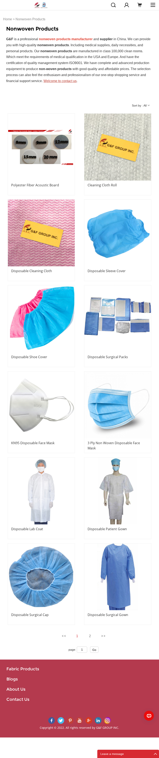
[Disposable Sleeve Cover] (117, 233)
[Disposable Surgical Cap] (41, 576)
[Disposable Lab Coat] (41, 490)
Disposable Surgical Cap (30, 614)
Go (94, 649)
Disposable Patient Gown (107, 529)
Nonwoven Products (30, 19)
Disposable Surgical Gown (108, 614)
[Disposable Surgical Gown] (117, 576)
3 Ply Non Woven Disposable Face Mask (114, 445)
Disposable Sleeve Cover (107, 271)
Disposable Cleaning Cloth (31, 271)
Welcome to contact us (60, 81)
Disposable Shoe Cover (29, 357)
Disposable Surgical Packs (108, 357)
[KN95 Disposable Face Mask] (41, 404)
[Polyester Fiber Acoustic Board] (41, 147)
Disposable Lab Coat (27, 529)
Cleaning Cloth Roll (102, 185)
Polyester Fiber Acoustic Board (35, 185)
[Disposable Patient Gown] (117, 490)
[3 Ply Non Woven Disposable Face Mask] (117, 404)
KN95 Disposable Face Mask (32, 443)
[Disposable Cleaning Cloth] (41, 233)
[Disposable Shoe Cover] (41, 318)
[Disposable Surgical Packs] (117, 318)
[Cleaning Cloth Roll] (117, 147)
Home (7, 19)
